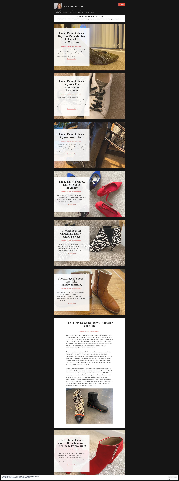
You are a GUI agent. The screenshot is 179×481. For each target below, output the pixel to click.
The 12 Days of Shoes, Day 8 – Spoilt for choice (72, 184)
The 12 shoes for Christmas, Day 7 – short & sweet (71, 233)
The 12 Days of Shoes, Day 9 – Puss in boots (72, 135)
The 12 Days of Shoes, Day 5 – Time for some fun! (89, 324)
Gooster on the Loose (73, 7)
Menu (122, 4)
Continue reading (66, 59)
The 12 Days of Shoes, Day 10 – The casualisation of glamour (72, 85)
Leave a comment (76, 46)
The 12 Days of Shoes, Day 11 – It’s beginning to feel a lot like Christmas (71, 37)
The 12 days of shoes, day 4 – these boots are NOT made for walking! (71, 443)
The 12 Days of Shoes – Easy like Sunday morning (71, 281)
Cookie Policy (27, 477)
